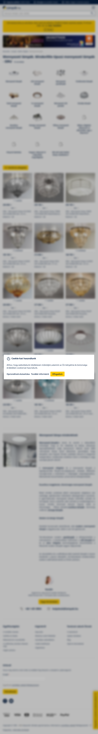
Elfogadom (57, 374)
